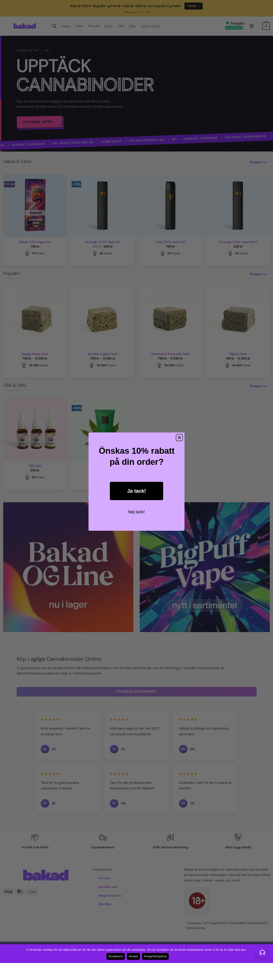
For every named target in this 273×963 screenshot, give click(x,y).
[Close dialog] (179, 437)
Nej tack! (136, 511)
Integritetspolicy (155, 956)
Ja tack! (136, 491)
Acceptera (116, 956)
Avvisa (133, 956)
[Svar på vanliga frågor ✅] (262, 952)
